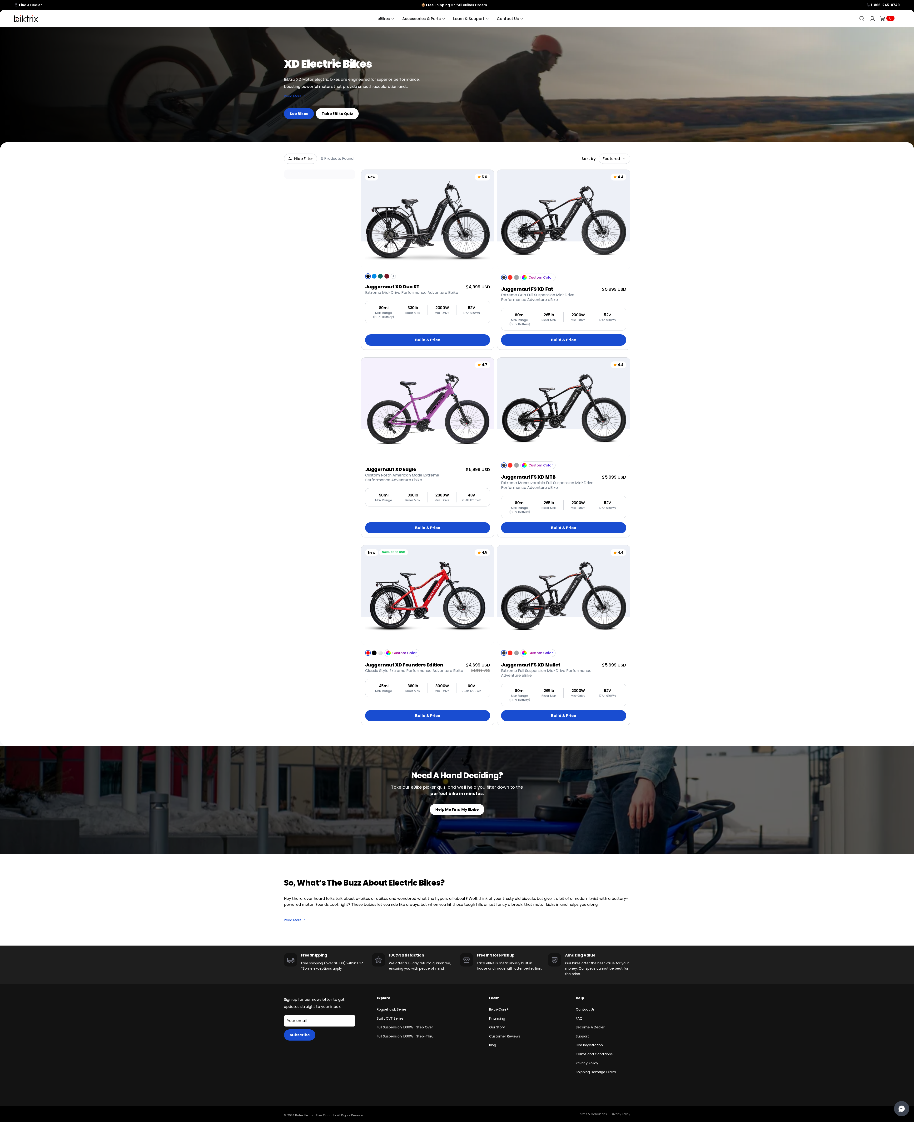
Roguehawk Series (392, 1009)
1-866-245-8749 (885, 5)
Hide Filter (303, 158)
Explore (383, 998)
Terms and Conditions (594, 1054)
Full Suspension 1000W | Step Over (405, 1027)
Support (582, 1036)
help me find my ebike (457, 809)
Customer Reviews (504, 1036)
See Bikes (299, 113)
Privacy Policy (587, 1063)
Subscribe (300, 1035)
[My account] (872, 19)
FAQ (579, 1018)
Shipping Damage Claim (596, 1072)
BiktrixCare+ (499, 1009)
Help (580, 998)
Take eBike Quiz (337, 113)
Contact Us (585, 1009)
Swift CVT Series (390, 1018)
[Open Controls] (901, 1108)
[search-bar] (862, 19)
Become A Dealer (590, 1027)
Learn (494, 998)
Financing (497, 1018)
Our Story (497, 1027)
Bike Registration (589, 1045)
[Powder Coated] (524, 277)
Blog (492, 1045)
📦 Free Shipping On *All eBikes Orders (454, 5)
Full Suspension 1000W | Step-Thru (405, 1036)
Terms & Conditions (592, 1114)
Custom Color (540, 277)
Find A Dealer (30, 5)
